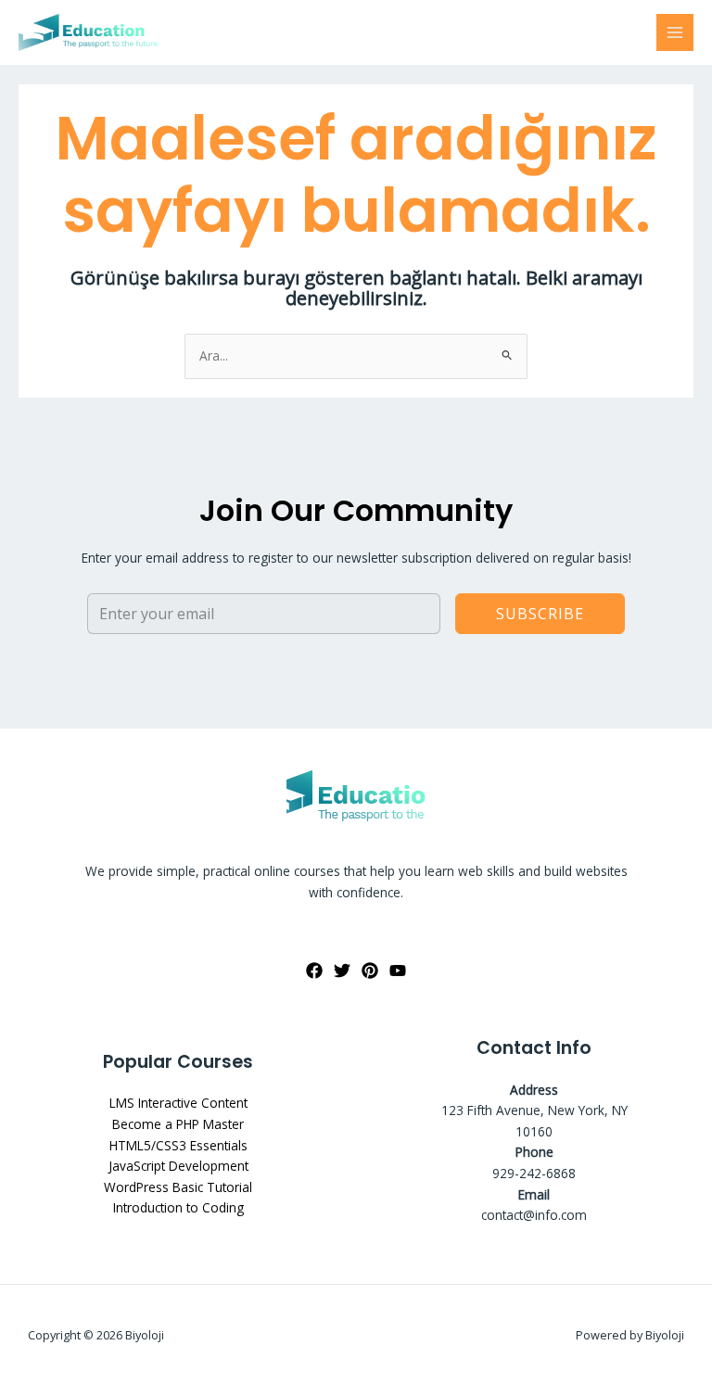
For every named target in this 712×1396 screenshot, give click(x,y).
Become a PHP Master (178, 1124)
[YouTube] (397, 970)
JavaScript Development (178, 1165)
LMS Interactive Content (178, 1102)
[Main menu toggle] (675, 33)
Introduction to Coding (178, 1207)
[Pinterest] (370, 970)
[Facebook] (314, 970)
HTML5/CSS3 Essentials (178, 1145)
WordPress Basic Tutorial (178, 1187)
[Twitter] (342, 970)
